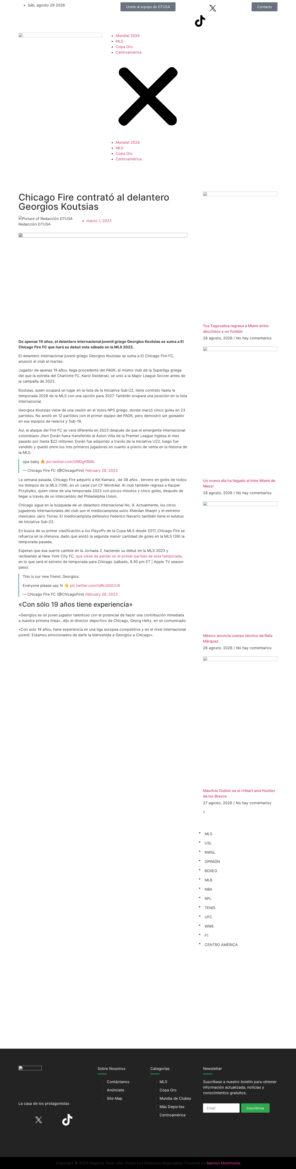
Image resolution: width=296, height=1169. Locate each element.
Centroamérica (129, 52)
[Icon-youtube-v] (213, 21)
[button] (148, 97)
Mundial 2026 (128, 35)
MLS (119, 41)
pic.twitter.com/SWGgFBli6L (70, 461)
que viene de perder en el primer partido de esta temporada (129, 556)
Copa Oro (124, 46)
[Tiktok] (200, 21)
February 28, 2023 (101, 470)
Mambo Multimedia (223, 1163)
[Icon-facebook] (200, 8)
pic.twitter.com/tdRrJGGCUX (95, 585)
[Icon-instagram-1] (225, 8)
